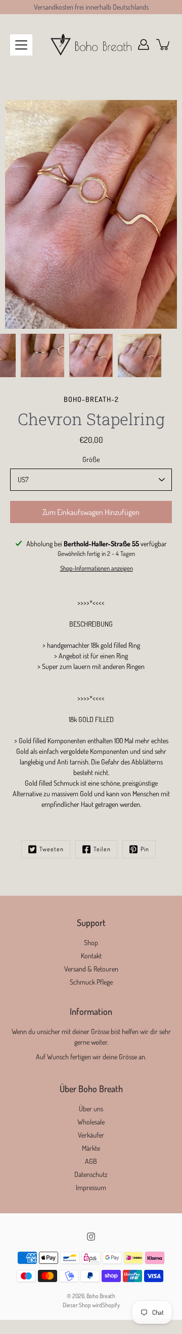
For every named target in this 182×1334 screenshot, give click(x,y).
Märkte (91, 1148)
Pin (145, 849)
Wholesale (91, 1121)
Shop (91, 942)
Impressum (91, 1187)
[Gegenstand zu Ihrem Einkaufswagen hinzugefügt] (164, 44)
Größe (91, 459)
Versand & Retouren (91, 968)
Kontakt (91, 955)
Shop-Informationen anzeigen (96, 568)
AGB (91, 1161)
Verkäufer (91, 1135)
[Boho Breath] (91, 44)
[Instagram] (91, 1237)
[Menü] (21, 45)
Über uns (91, 1108)
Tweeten (51, 849)
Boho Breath (100, 1296)
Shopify (111, 1305)
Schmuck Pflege (91, 982)
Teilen (102, 849)
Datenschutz (91, 1174)
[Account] (143, 44)
